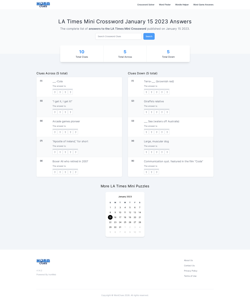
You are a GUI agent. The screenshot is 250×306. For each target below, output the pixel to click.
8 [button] (110, 212)
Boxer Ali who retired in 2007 (70, 161)
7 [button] (139, 207)
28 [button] (140, 222)
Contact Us (189, 265)
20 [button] (135, 217)
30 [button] (115, 227)
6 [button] (135, 207)
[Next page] (140, 196)
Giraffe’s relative (154, 101)
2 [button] (115, 207)
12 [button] (130, 212)
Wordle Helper (182, 4)
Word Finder (165, 4)
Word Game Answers (203, 4)
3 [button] (120, 207)
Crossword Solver (145, 4)
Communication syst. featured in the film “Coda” (173, 161)
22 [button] (110, 222)
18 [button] (125, 217)
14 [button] (140, 212)
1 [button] (110, 207)
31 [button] (120, 227)
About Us (188, 260)
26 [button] (130, 222)
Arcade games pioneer (66, 121)
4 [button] (125, 207)
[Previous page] (110, 196)
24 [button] (120, 222)
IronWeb (52, 274)
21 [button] (140, 217)
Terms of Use (190, 276)
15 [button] (110, 217)
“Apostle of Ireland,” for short (70, 141)
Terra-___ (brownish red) (159, 81)
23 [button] (115, 222)
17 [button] (120, 217)
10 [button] (120, 212)
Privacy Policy (190, 270)
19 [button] (130, 217)
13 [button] (135, 212)
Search (149, 36)
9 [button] (115, 212)
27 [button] (135, 222)
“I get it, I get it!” (62, 101)
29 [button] (110, 227)
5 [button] (130, 207)
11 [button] (125, 212)
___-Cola (58, 81)
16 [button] (115, 217)
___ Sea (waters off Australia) (161, 121)
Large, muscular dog (156, 141)
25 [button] (125, 222)
